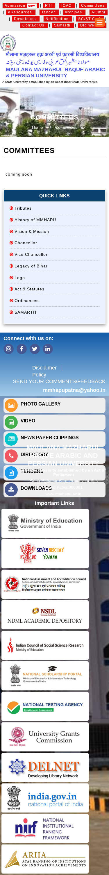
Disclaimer (44, 368)
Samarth (63, 25)
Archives (74, 12)
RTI (49, 5)
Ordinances (27, 300)
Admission (16, 5)
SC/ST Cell (90, 19)
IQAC (67, 5)
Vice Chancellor (31, 254)
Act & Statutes (29, 289)
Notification (58, 19)
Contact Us (34, 25)
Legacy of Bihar (31, 266)
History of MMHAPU (35, 219)
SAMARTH (25, 312)
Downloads (25, 19)
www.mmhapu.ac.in (63, 494)
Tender (49, 12)
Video (28, 420)
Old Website (92, 25)
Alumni (99, 12)
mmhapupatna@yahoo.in (74, 390)
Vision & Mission (32, 231)
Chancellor (26, 242)
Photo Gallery (41, 403)
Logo (20, 277)
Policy (39, 375)
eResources (20, 12)
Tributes (23, 208)
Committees (93, 5)
